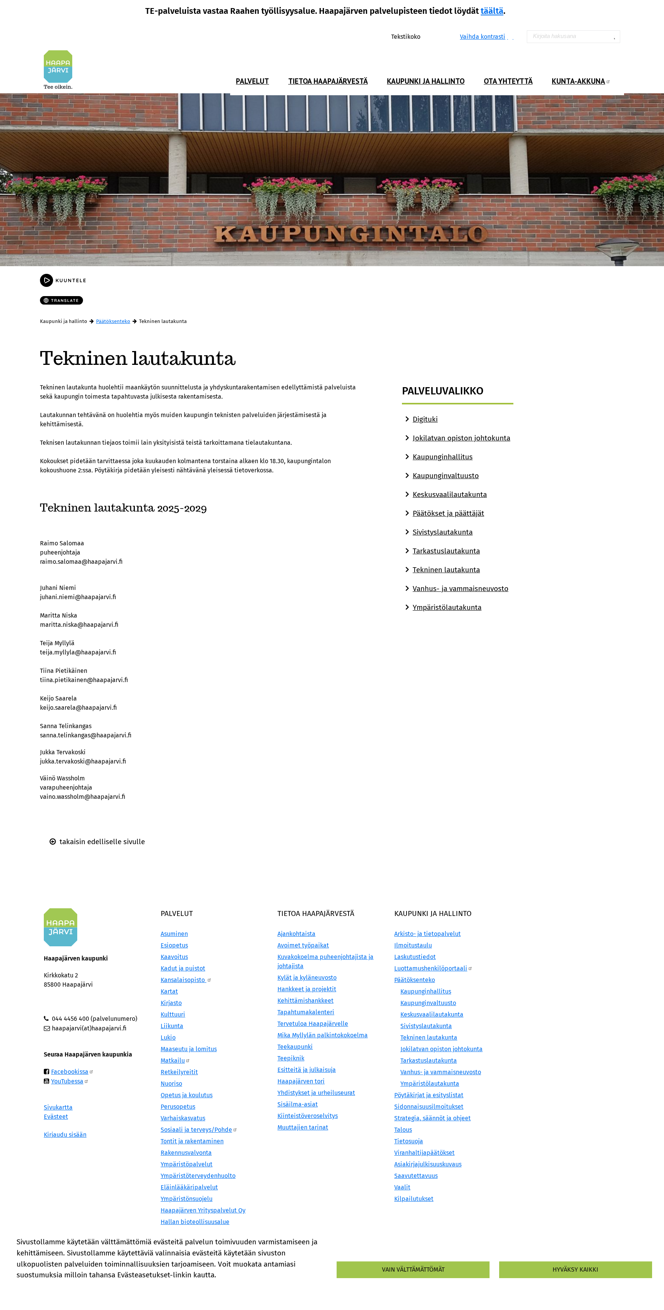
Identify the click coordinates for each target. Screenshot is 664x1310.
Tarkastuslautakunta (446, 551)
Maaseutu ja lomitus (189, 1049)
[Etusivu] (61, 69)
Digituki (425, 419)
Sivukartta (58, 1107)
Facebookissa (69, 1071)
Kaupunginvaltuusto (446, 475)
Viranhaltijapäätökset (424, 1152)
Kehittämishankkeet (305, 1000)
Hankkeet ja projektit (306, 989)
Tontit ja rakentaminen (192, 1141)
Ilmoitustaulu (413, 945)
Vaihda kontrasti (482, 36)
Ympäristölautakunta (447, 607)
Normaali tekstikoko (433, 36)
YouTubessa (67, 1081)
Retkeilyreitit (179, 1072)
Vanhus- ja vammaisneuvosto (460, 588)
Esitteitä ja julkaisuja (306, 1069)
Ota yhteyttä (508, 81)
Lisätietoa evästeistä (46, 1288)
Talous (403, 1129)
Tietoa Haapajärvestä (328, 81)
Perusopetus (178, 1106)
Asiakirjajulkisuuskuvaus (427, 1164)
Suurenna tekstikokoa (425, 36)
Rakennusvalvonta (186, 1152)
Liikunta (172, 1026)
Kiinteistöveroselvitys (307, 1116)
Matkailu (173, 1060)
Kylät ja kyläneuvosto (307, 977)
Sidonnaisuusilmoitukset (428, 1106)
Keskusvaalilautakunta (450, 494)
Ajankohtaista (296, 933)
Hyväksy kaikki (575, 1269)
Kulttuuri (173, 1014)
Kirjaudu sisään (65, 1134)
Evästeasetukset (109, 1288)
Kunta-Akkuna (578, 81)
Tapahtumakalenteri (305, 1012)
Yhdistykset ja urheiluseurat (316, 1092)
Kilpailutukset (413, 1198)
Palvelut (252, 81)
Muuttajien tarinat (302, 1127)
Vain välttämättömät (413, 1269)
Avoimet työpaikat (303, 945)
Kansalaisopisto (183, 980)
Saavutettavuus (416, 1175)
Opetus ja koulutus (186, 1095)
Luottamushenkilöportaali (430, 968)
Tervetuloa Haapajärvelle (312, 1023)
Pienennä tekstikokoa (441, 36)
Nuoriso (171, 1083)
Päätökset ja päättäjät (448, 513)
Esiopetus (174, 945)
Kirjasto (171, 1003)
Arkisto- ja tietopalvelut (427, 933)
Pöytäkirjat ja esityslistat (428, 1095)
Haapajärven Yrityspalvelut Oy (203, 1210)
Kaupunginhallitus (443, 456)
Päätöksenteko (113, 321)
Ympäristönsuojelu (186, 1198)
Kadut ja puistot (183, 968)
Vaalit (402, 1187)
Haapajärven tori (301, 1081)
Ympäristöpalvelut (186, 1164)
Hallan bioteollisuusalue (195, 1222)
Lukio (168, 1037)
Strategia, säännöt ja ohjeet (432, 1118)
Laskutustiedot (415, 957)
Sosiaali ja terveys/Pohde (196, 1129)
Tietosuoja (408, 1141)
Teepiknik (290, 1058)
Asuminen (174, 933)
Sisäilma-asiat (297, 1104)
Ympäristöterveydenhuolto (198, 1175)
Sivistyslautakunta (443, 532)
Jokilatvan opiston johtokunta (461, 438)
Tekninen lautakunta (446, 569)
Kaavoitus (174, 957)
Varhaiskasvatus (183, 1118)
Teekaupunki (295, 1046)
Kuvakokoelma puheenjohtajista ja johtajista (325, 961)
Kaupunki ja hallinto (426, 81)
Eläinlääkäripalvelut (189, 1187)
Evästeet (56, 1116)
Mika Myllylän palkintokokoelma (322, 1035)
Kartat (169, 991)
